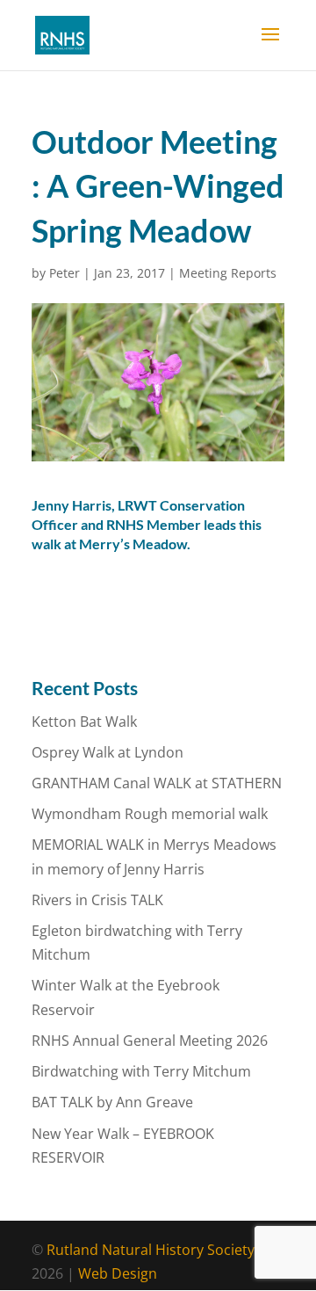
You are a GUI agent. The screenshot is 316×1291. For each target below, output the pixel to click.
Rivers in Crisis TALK (97, 900)
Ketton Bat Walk (84, 721)
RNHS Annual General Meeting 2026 (150, 1040)
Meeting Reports (227, 273)
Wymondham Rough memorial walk (150, 813)
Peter (64, 273)
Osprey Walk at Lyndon (107, 752)
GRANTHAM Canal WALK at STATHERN (157, 783)
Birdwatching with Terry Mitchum (141, 1071)
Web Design (117, 1273)
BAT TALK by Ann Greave (112, 1102)
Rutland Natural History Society (151, 1249)
